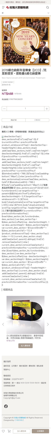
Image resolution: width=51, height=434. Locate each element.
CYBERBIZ (19, 420)
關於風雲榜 (23, 366)
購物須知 (32, 366)
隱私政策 (40, 366)
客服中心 (7, 369)
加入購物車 (21, 431)
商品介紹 (13, 120)
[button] (47, 324)
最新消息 (7, 366)
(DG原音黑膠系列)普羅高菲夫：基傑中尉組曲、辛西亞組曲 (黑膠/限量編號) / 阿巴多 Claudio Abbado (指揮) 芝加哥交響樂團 (25, 337)
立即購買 (40, 431)
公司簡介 (14, 366)
